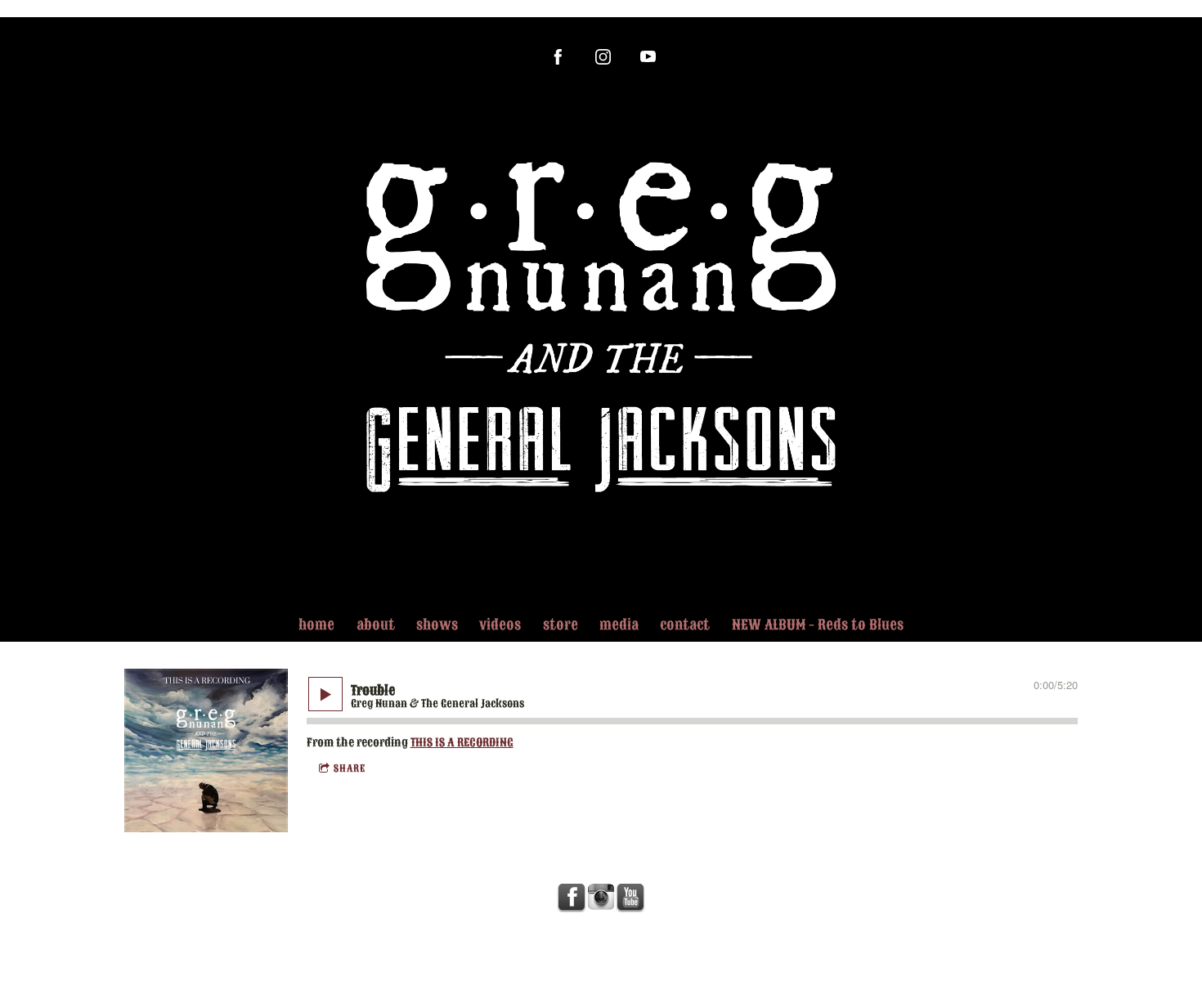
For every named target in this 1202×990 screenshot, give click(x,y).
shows (437, 625)
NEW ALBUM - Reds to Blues (818, 625)
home (316, 625)
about (376, 625)
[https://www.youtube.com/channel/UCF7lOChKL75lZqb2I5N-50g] (648, 57)
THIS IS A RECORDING (462, 742)
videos (500, 625)
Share (350, 768)
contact (685, 625)
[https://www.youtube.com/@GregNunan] (630, 897)
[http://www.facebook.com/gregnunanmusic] (558, 57)
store (560, 625)
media (619, 625)
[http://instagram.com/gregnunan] (603, 57)
